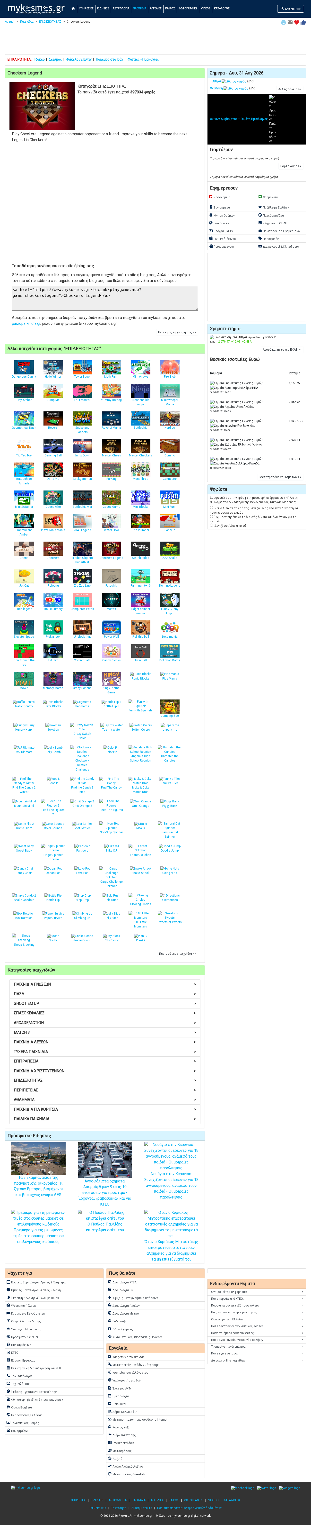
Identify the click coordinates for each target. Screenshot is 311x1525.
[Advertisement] (155, 42)
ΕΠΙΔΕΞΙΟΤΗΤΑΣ (50, 21)
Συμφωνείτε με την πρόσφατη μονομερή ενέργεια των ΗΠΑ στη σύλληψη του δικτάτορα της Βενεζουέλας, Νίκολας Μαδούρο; (254, 500)
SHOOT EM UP (105, 1003)
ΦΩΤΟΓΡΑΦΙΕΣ (188, 8)
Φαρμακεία (268, 197)
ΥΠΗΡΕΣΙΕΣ (86, 8)
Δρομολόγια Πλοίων (124, 1305)
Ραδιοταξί (117, 1321)
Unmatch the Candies (170, 758)
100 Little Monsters (140, 924)
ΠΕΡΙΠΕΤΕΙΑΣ (105, 1090)
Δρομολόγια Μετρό (123, 1313)
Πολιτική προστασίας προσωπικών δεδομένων (189, 1508)
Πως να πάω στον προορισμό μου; (257, 1312)
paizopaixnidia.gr (26, 323)
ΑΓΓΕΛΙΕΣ (156, 8)
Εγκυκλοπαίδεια (121, 1442)
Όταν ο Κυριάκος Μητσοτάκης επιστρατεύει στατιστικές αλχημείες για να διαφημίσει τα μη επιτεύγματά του (171, 1250)
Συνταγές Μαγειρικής (23, 1329)
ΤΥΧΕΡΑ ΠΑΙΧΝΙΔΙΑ (105, 1051)
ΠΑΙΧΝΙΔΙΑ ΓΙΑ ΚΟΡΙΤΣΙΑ (105, 1109)
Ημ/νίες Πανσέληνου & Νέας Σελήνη (33, 1290)
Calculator (117, 1403)
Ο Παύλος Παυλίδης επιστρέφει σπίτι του (105, 1227)
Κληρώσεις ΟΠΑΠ (272, 223)
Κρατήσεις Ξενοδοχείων (25, 1313)
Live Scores (219, 223)
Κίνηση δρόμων (222, 215)
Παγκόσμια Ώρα (271, 215)
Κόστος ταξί (119, 1427)
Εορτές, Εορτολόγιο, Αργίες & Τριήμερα (36, 1282)
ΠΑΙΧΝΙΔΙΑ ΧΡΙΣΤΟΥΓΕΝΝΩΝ (105, 1071)
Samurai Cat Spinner (170, 834)
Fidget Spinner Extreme (53, 857)
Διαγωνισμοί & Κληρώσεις (278, 246)
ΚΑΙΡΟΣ (170, 8)
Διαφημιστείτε (141, 1508)
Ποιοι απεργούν (221, 246)
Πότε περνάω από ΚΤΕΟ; (257, 1298)
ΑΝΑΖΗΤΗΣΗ (290, 8)
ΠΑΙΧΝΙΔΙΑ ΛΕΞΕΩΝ (105, 1042)
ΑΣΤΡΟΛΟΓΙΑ (121, 8)
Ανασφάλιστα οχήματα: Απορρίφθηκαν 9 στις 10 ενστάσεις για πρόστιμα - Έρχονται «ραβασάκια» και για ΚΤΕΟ (104, 1193)
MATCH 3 (105, 1032)
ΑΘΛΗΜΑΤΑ (105, 1099)
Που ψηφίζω (17, 1430)
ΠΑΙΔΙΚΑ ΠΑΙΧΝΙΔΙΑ (105, 1119)
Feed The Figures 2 (53, 812)
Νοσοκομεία (219, 197)
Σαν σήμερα (219, 207)
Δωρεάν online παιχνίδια (257, 1360)
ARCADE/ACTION (105, 1022)
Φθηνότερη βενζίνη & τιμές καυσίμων (34, 1399)
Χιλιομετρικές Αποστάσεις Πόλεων (135, 1336)
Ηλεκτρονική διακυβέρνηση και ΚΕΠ (33, 1368)
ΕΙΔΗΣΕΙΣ (103, 8)
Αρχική (10, 21)
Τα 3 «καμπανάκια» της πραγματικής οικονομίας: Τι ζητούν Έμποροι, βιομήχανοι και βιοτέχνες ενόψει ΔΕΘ (38, 1186)
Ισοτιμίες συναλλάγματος (128, 1372)
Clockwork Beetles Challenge (82, 765)
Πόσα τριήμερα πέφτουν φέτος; (257, 1333)
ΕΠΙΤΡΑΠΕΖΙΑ (105, 1061)
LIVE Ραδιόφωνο (222, 238)
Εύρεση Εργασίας (20, 1360)
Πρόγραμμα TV (221, 230)
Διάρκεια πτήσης (122, 1435)
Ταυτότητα (118, 1508)
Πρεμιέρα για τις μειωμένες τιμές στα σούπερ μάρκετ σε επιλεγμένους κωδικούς (38, 1236)
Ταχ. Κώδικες (18, 1383)
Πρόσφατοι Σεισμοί (22, 1336)
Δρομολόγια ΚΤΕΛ (122, 1282)
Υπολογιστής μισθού (124, 1380)
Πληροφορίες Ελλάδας (24, 1415)
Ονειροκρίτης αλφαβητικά (257, 1292)
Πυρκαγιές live (18, 1344)
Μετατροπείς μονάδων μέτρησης (133, 1364)
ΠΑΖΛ (105, 993)
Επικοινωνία (98, 1508)
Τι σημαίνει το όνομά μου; (257, 1346)
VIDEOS (205, 8)
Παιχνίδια (27, 21)
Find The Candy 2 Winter (23, 790)
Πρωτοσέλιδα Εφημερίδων (279, 230)
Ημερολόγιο (118, 1396)
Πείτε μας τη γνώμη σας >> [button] (177, 332)
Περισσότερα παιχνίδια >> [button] (177, 953)
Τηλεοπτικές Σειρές (22, 1422)
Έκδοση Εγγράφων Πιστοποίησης (31, 1391)
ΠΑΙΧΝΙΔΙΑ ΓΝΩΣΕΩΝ (105, 984)
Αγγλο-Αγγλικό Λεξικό (125, 1466)
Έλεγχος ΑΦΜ (119, 1388)
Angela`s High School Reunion (140, 758)
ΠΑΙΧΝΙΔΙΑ (139, 8)
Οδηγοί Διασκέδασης (23, 1321)
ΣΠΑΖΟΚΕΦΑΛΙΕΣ (105, 1013)
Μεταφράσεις (120, 1450)
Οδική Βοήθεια (19, 1407)
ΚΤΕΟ (12, 1352)
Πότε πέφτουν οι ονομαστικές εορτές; (257, 1326)
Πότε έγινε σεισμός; (257, 1353)
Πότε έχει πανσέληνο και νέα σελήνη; (257, 1340)
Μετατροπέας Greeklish (126, 1474)
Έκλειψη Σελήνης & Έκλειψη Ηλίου (32, 1297)
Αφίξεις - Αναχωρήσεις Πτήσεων (133, 1297)
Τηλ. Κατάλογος (19, 1375)
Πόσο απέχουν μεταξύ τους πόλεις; (257, 1305)
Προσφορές (268, 238)
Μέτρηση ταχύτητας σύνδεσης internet (137, 1419)
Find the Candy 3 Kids (82, 790)
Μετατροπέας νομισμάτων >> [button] (280, 477)
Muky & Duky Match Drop (140, 790)
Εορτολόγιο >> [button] (291, 166)
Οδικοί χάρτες (120, 1329)
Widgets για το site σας (126, 1356)
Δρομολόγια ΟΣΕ (121, 1290)
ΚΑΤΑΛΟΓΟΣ (222, 8)
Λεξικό (115, 1458)
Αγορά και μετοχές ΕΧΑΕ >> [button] (282, 349)
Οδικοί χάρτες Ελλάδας (257, 1319)
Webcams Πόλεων (21, 1305)
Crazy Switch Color (82, 736)
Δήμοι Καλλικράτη (123, 1411)
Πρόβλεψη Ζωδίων (273, 207)
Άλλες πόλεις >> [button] (290, 89)
